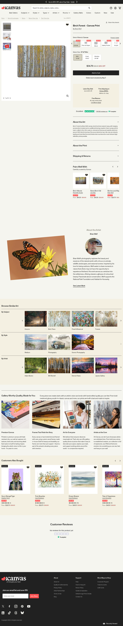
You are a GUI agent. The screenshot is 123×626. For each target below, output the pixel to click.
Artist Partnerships (59, 591)
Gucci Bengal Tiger (8, 496)
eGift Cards (100, 588)
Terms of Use (57, 593)
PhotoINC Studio (78, 193)
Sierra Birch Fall (95, 191)
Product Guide (115, 37)
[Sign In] (115, 8)
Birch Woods (77, 191)
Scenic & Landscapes (13, 18)
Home (3, 18)
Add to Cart (96, 73)
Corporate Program (103, 582)
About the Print (80, 145)
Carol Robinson (39, 498)
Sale (112, 13)
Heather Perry (5, 498)
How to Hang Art (80, 585)
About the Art (79, 122)
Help (77, 582)
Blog (55, 596)
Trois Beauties (40, 496)
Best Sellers (13, 13)
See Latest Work (79, 286)
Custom (97, 13)
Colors (88, 13)
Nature (23, 18)
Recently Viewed (111, 623)
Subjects (24, 13)
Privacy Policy (58, 588)
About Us (56, 582)
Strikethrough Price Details (83, 593)
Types (45, 13)
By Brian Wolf (77, 29)
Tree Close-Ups (45, 18)
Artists (55, 13)
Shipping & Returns (82, 156)
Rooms (65, 13)
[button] (75, 44)
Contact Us (79, 596)
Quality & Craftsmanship (61, 585)
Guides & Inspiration (81, 591)
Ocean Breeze (74, 496)
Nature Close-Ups (33, 18)
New (105, 13)
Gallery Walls (78, 13)
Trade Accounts (102, 585)
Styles (35, 13)
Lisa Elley (93, 193)
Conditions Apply (96, 102)
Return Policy (79, 588)
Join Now (34, 596)
